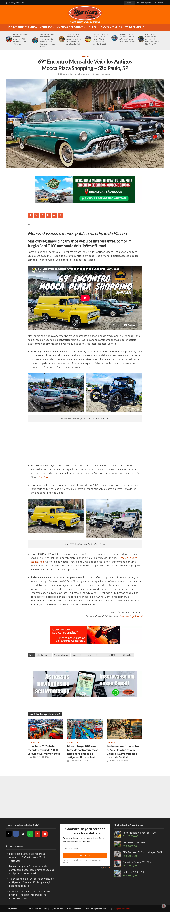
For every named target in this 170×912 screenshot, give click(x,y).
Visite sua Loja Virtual (130, 616)
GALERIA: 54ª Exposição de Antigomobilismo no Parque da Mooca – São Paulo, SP (153, 39)
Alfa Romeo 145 (44, 655)
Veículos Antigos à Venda (22, 27)
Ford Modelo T (126, 655)
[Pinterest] (37, 834)
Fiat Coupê (44, 477)
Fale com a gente (144, 2)
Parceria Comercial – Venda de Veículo (122, 27)
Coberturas (85, 56)
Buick (74, 655)
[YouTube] (45, 834)
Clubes (92, 27)
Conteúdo (46, 27)
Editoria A (84, 74)
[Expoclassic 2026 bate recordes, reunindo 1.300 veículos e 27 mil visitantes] (8, 39)
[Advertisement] (85, 445)
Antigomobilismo (61, 655)
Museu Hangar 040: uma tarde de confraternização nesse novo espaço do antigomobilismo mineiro (47, 40)
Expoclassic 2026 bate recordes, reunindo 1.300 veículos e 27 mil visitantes (20, 39)
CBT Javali (100, 655)
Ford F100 (112, 655)
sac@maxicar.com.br (122, 908)
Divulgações (113, 742)
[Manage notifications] (164, 906)
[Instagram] (9, 834)
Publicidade (158, 2)
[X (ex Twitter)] (23, 834)
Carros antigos (86, 655)
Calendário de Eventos (70, 27)
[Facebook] (16, 834)
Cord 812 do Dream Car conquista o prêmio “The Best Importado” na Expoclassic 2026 (100, 39)
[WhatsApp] (30, 834)
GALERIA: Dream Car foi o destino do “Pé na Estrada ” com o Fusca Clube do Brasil (127, 38)
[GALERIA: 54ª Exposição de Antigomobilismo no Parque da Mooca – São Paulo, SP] (140, 39)
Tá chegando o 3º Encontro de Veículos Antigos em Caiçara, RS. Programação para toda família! (74, 39)
